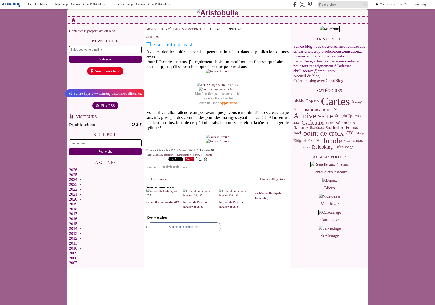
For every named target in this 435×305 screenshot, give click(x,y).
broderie (337, 141)
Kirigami (299, 141)
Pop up (312, 101)
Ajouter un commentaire (183, 226)
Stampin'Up (343, 116)
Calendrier (314, 140)
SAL (334, 109)
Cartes (335, 101)
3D (295, 147)
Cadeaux (313, 122)
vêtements (345, 122)
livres (296, 122)
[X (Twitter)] (302, 4)
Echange (352, 127)
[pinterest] (310, 4)
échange (360, 133)
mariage (358, 140)
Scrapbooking (335, 127)
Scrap (357, 101)
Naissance (300, 127)
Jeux (296, 109)
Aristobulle (155, 29)
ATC (350, 133)
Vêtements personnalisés (186, 29)
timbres (305, 147)
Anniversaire (313, 116)
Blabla (298, 101)
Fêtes (357, 115)
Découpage (344, 147)
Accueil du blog (306, 76)
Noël (297, 133)
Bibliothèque (317, 127)
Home (73, 18)
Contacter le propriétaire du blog (92, 30)
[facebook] (295, 4)
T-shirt (330, 122)
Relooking (322, 147)
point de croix (323, 133)
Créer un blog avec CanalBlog (318, 80)
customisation (315, 109)
